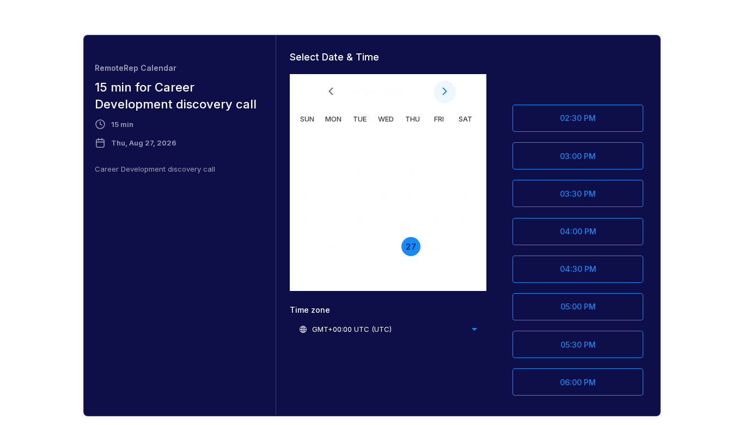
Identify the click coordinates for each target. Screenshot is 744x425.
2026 (393, 91)
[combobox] (388, 329)
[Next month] (445, 92)
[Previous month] (331, 92)
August (367, 91)
